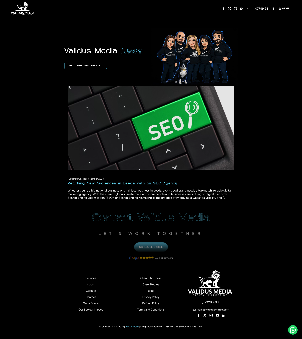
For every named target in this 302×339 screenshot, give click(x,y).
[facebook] (223, 8)
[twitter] (229, 8)
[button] (292, 258)
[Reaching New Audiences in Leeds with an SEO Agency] (151, 128)
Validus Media (132, 326)
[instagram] (235, 8)
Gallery (154, 128)
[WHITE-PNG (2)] (22, 3)
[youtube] (241, 8)
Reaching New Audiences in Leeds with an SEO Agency (148, 128)
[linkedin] (247, 8)
